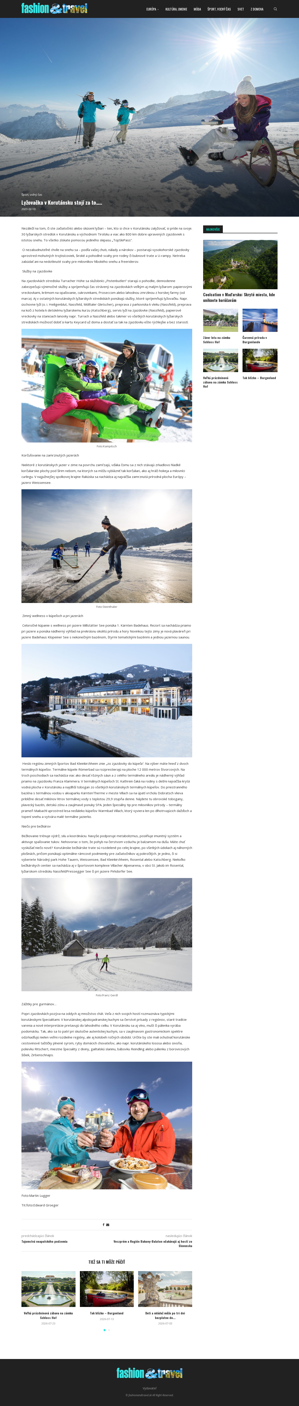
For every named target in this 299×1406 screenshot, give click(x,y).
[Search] (275, 9)
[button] (27, 1301)
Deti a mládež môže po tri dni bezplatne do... (165, 1315)
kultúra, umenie (176, 9)
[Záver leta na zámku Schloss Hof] (220, 320)
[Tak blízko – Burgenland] (107, 1289)
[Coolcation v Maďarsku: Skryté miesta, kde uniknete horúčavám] (240, 264)
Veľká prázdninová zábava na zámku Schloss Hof (48, 1315)
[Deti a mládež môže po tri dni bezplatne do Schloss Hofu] (165, 1289)
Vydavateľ (150, 1388)
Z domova (257, 9)
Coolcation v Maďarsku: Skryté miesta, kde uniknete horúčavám (239, 297)
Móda (197, 9)
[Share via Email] (107, 1225)
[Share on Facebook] (103, 1225)
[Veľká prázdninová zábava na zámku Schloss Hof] (48, 1289)
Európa (151, 9)
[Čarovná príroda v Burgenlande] (260, 320)
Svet (240, 9)
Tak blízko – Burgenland (106, 1313)
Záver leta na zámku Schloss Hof (216, 339)
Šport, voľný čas (219, 9)
